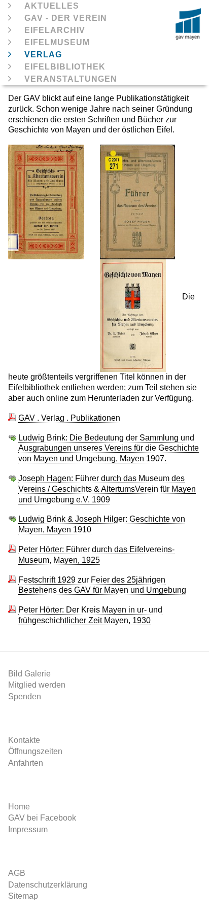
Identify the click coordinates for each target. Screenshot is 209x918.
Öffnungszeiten (35, 751)
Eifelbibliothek (65, 66)
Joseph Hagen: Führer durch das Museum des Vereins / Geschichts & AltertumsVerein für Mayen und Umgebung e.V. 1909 (107, 489)
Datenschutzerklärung (47, 884)
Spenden (24, 696)
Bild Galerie (29, 673)
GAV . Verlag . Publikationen (69, 418)
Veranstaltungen (70, 79)
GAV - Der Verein (65, 18)
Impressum (28, 829)
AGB (16, 873)
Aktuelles (51, 6)
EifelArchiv (54, 30)
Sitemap (23, 896)
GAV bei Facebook (42, 817)
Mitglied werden (36, 685)
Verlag (43, 54)
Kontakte (24, 740)
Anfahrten (25, 763)
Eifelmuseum (57, 42)
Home (19, 806)
